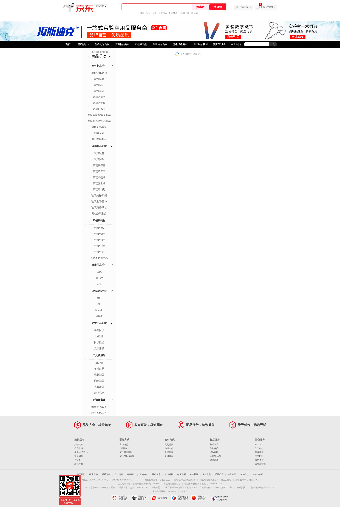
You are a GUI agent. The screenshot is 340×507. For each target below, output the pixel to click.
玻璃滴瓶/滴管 (99, 207)
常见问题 (78, 456)
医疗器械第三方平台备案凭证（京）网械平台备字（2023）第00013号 (198, 487)
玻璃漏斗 (99, 159)
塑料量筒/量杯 (99, 127)
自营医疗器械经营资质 (185, 479)
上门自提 (124, 444)
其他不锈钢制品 (99, 257)
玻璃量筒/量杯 (99, 201)
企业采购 (236, 44)
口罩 (142, 13)
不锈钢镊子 (99, 233)
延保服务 (259, 452)
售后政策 (214, 444)
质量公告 (219, 474)
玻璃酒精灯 (99, 189)
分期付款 (169, 452)
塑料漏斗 (99, 85)
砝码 (99, 271)
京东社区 (194, 474)
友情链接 (169, 474)
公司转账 (169, 456)
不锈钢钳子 (99, 251)
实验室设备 (219, 44)
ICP (138, 479)
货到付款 (169, 444)
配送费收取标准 (127, 456)
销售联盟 (181, 474)
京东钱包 (172, 491)
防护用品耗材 (200, 44)
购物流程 (78, 444)
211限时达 (125, 448)
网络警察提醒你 (140, 498)
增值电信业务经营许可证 (262, 487)
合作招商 (118, 474)
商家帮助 (131, 474)
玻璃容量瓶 (99, 183)
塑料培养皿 (99, 109)
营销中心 (144, 474)
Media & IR (258, 474)
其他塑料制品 (99, 139)
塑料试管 (99, 91)
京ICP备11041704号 (122, 479)
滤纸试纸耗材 (180, 44)
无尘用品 (99, 348)
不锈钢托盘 (99, 245)
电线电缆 (173, 13)
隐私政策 (232, 474)
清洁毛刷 (99, 392)
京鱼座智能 (260, 464)
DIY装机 (259, 448)
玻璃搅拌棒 (99, 165)
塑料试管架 (99, 103)
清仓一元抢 (151, 13)
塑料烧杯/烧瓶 (99, 73)
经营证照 (156, 487)
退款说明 (214, 452)
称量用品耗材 (160, 44)
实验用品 (99, 386)
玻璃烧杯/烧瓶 (99, 195)
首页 (68, 44)
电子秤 (99, 278)
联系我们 (93, 474)
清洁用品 (162, 13)
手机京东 (156, 474)
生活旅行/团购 (81, 452)
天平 (99, 284)
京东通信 (259, 460)
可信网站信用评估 (120, 498)
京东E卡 (259, 456)
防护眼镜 (99, 342)
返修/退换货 (215, 456)
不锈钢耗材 (141, 44)
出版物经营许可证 (171, 483)
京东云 (184, 491)
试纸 (99, 298)
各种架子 (99, 368)
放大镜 (99, 362)
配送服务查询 (126, 452)
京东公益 (244, 474)
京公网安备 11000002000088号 (92, 479)
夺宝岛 (258, 444)
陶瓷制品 (99, 380)
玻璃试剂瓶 (99, 177)
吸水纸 (99, 310)
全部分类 (81, 44)
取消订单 (214, 460)
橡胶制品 (99, 374)
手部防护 (99, 330)
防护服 (99, 336)
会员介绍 (78, 448)
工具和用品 (99, 355)
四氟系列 (99, 133)
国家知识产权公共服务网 (220, 498)
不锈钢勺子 (99, 239)
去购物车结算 (266, 7)
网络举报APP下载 (200, 498)
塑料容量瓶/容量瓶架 (99, 115)
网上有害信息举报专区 (180, 498)
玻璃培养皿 (99, 171)
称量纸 (99, 316)
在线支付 (169, 448)
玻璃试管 (99, 153)
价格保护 (214, 448)
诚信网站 (160, 498)
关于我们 (81, 474)
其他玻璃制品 (99, 213)
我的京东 (244, 7)
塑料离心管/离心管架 (99, 121)
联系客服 (78, 464)
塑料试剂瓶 (99, 97)
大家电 (77, 460)
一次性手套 (184, 13)
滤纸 (99, 304)
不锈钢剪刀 (99, 227)
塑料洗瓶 (99, 79)
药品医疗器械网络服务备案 (157, 479)
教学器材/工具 (99, 412)
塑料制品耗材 (102, 44)
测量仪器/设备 (99, 406)
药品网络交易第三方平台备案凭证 (215, 479)
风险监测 (206, 474)
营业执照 (241, 487)
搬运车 (194, 13)
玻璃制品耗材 (122, 44)
